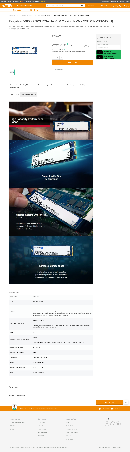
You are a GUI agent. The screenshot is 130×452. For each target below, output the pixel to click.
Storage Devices (26, 15)
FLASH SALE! (43, 1)
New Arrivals (42, 429)
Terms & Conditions (105, 447)
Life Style (34, 10)
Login (113, 6)
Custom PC (114, 1)
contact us (34, 85)
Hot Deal (40, 425)
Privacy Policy (117, 447)
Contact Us (69, 439)
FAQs (67, 422)
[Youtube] (118, 425)
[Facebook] (107, 425)
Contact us (116, 408)
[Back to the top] (126, 402)
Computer (17, 10)
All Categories (42, 432)
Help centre (105, 408)
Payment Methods (71, 429)
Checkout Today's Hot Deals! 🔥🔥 (12, 1)
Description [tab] (14, 94)
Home (11, 15)
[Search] (82, 6)
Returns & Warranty (72, 432)
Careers (91, 6)
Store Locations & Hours (17, 422)
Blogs (122, 1)
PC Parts (17, 15)
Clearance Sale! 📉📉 (32, 1)
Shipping (68, 435)
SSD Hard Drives (38, 15)
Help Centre (69, 425)
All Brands (41, 435)
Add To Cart (72, 63)
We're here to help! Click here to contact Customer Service (38, 408)
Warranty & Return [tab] (28, 94)
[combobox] (65, 5)
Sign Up (118, 6)
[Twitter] (113, 425)
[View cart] (124, 6)
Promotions (105, 1)
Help (127, 1)
